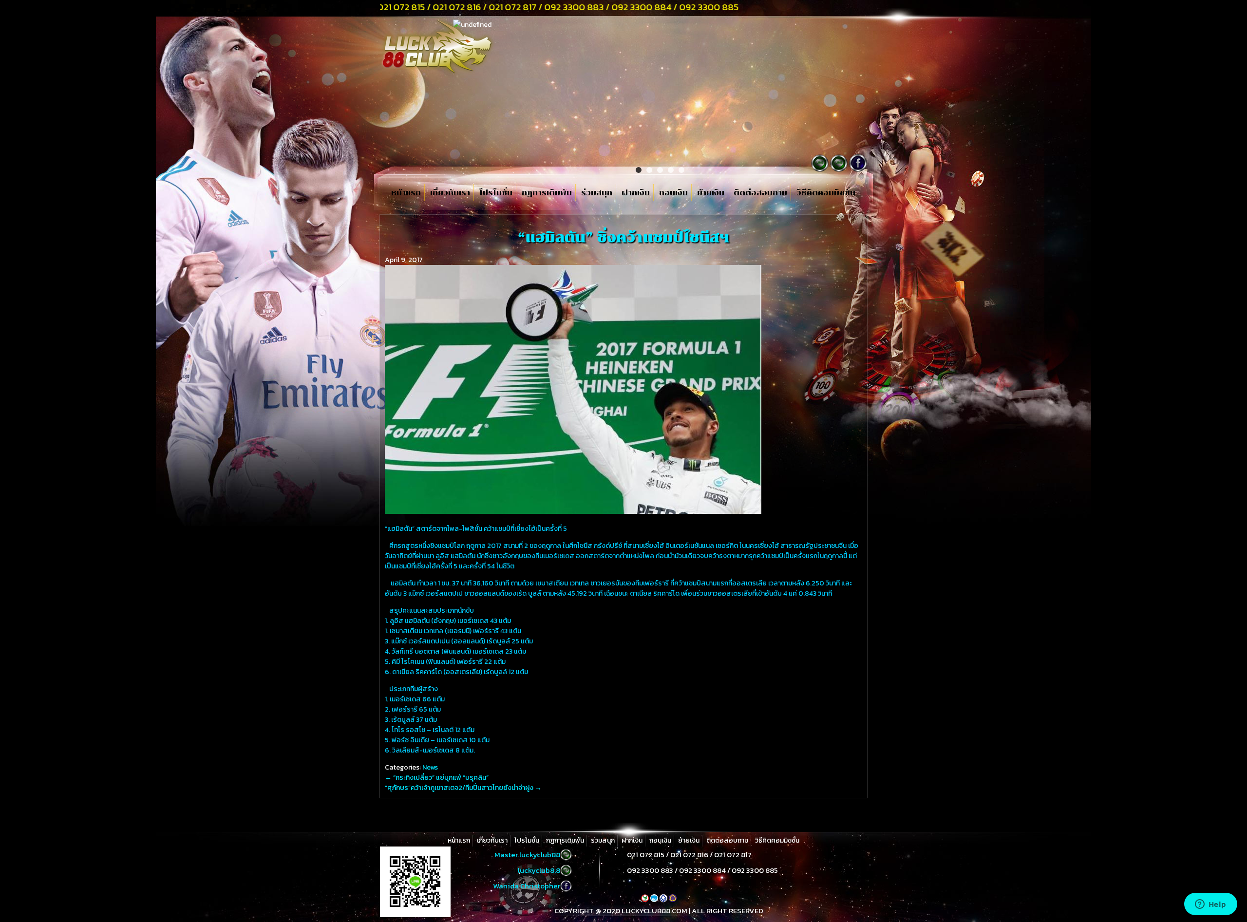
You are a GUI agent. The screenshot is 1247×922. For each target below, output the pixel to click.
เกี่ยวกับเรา (450, 192)
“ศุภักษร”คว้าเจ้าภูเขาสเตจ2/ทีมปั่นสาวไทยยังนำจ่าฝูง (463, 788)
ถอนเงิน (673, 192)
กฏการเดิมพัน (547, 192)
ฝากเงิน (636, 192)
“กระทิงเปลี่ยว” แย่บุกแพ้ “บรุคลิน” (437, 777)
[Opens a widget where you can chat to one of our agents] (1210, 905)
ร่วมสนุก (596, 192)
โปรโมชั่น (495, 192)
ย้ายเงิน (710, 192)
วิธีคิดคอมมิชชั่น (825, 192)
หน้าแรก (406, 192)
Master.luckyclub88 (527, 854)
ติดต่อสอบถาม (760, 192)
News (430, 767)
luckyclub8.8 (539, 870)
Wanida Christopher (526, 885)
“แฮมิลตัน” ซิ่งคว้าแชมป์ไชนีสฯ (623, 237)
